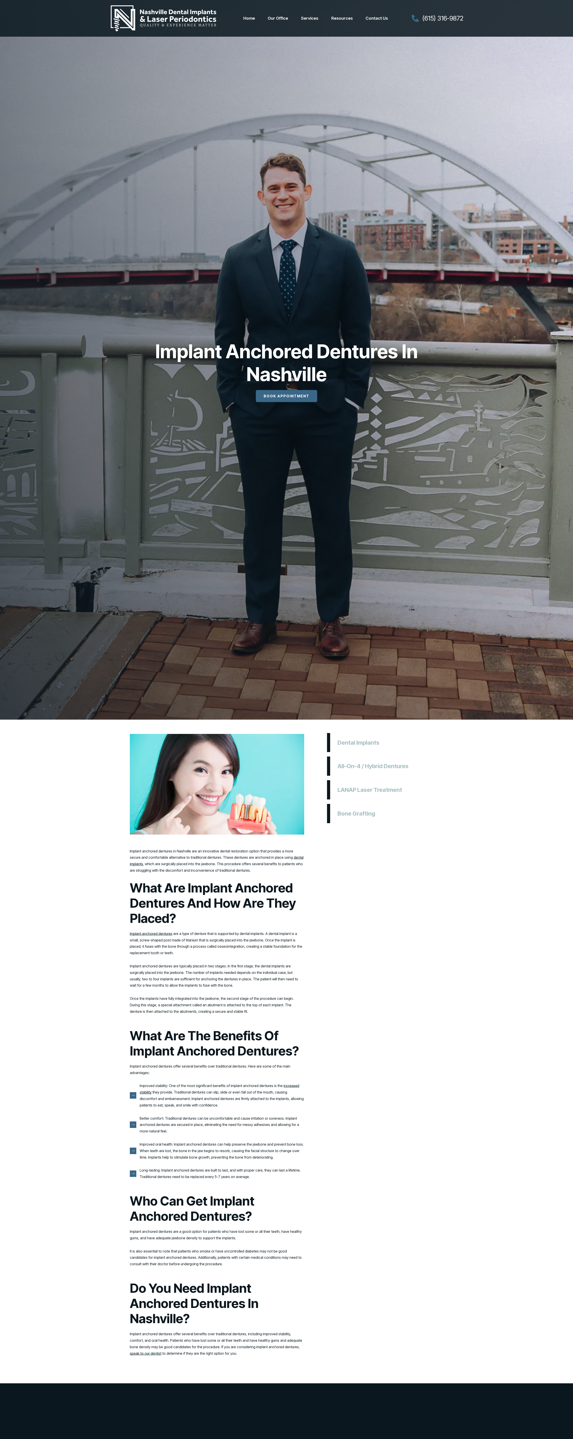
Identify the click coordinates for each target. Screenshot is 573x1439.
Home (249, 18)
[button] (278, 18)
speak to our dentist (145, 1353)
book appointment (286, 396)
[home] (163, 18)
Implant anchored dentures (151, 933)
